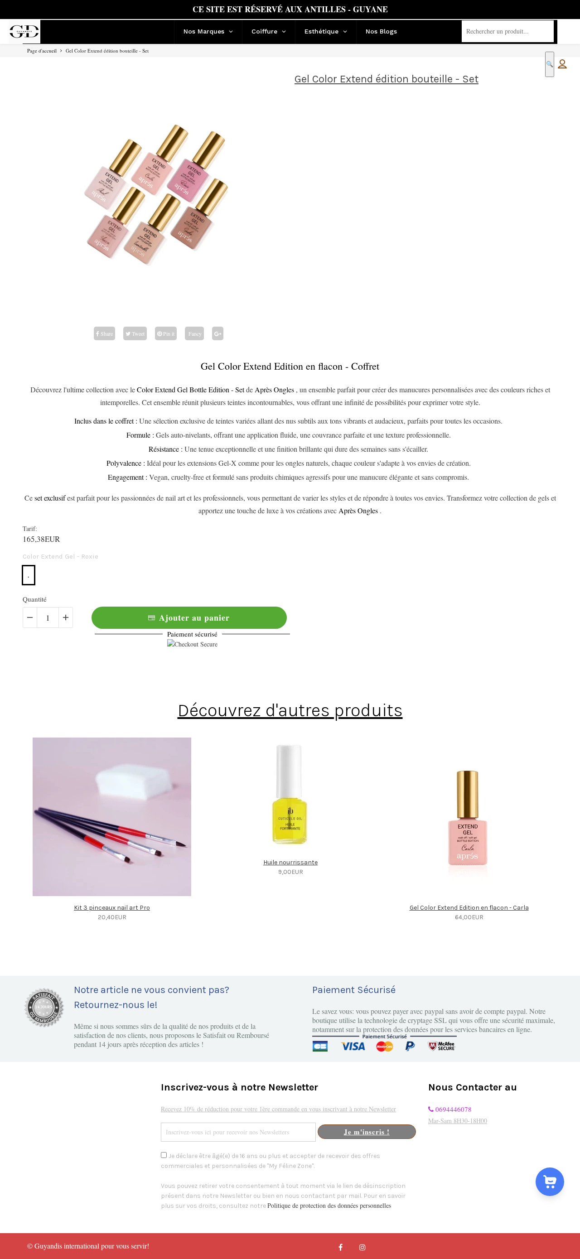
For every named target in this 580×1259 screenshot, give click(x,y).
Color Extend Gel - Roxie (60, 556)
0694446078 (453, 1109)
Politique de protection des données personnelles (329, 1205)
